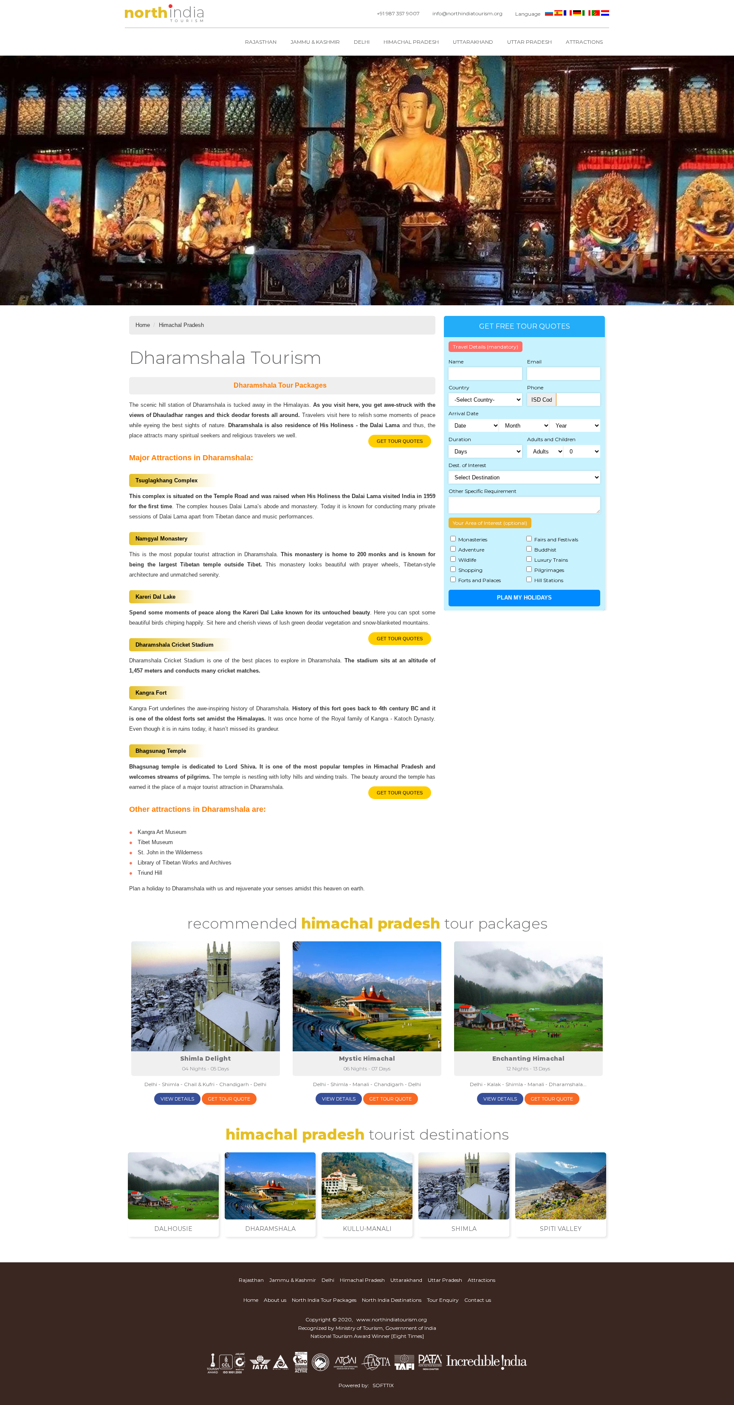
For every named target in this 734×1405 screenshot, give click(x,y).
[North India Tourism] (164, 14)
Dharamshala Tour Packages (280, 385)
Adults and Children (551, 439)
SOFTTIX (383, 1385)
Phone (535, 387)
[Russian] (549, 14)
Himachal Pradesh (411, 42)
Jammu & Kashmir (315, 42)
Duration (460, 439)
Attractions (584, 42)
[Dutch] (605, 14)
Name (456, 361)
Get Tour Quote (229, 1099)
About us (275, 1300)
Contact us (477, 1300)
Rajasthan (261, 42)
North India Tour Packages (324, 1300)
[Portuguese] (596, 14)
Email (534, 361)
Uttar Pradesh (529, 42)
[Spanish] (558, 14)
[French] (568, 14)
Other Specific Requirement (483, 491)
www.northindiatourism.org (391, 1319)
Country (459, 387)
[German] (577, 14)
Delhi (362, 42)
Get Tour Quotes (400, 441)
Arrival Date (463, 413)
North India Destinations (391, 1300)
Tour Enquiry (443, 1300)
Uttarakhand (473, 42)
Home (143, 325)
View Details (177, 1099)
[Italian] (586, 14)
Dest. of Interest (467, 465)
